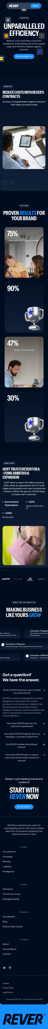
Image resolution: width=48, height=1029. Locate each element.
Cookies (6, 983)
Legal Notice (8, 992)
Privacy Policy (8, 988)
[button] (5, 182)
